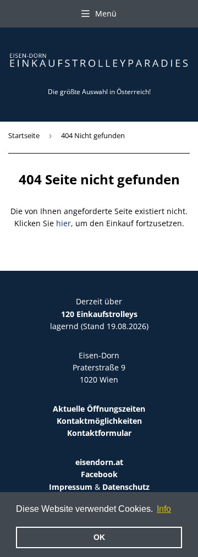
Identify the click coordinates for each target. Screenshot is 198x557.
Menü (106, 13)
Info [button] (164, 509)
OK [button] (99, 537)
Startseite (24, 135)
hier (63, 223)
